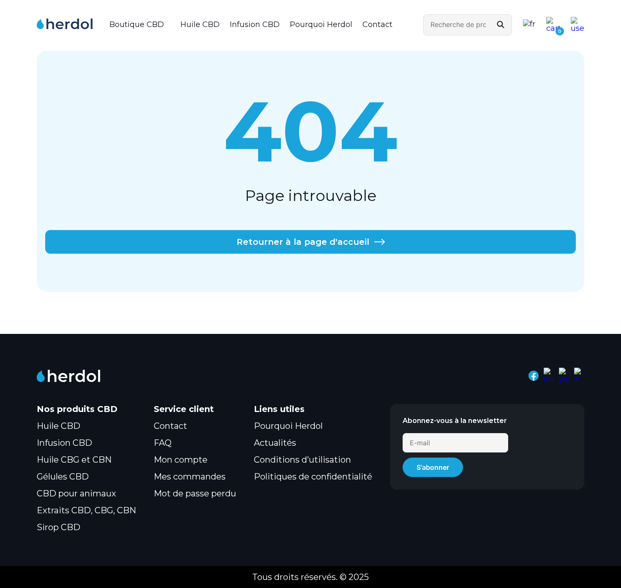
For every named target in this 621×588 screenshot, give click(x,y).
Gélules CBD (63, 476)
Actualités (275, 443)
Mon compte (180, 460)
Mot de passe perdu (195, 493)
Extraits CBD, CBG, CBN (86, 510)
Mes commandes (190, 476)
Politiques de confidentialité (313, 476)
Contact (377, 24)
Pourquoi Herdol (321, 24)
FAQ (163, 443)
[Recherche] (500, 25)
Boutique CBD (136, 24)
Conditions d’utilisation (302, 460)
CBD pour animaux (76, 493)
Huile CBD (200, 24)
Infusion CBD (255, 24)
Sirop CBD (58, 527)
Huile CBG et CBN (74, 460)
